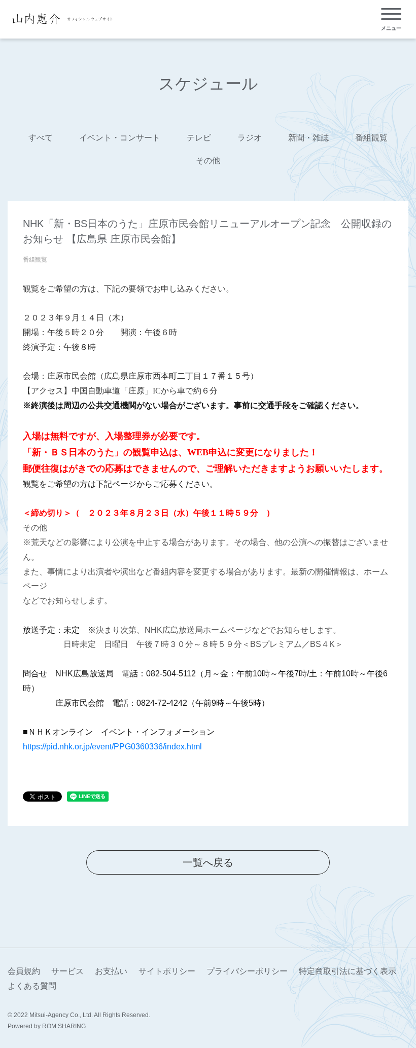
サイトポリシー (166, 971)
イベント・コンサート (119, 137)
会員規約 (24, 971)
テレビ (199, 137)
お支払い (111, 971)
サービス (67, 971)
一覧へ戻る (208, 862)
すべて (40, 137)
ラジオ (249, 137)
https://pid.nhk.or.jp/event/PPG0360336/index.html (112, 746)
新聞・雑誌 (308, 137)
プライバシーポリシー (247, 971)
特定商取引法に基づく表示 (347, 971)
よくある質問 (32, 986)
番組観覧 (371, 137)
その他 (208, 160)
